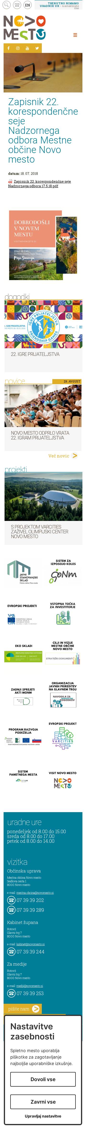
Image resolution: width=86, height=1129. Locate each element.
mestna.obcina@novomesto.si (35, 893)
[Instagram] (18, 48)
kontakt (17, 5)
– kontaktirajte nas (59, 5)
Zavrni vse (43, 1102)
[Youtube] (27, 48)
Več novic (58, 456)
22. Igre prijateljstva (35, 354)
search (6, 5)
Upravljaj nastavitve (43, 1116)
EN (27, 5)
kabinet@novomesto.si (30, 944)
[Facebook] (8, 48)
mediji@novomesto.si (29, 986)
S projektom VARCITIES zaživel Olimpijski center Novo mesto (39, 531)
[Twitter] (37, 48)
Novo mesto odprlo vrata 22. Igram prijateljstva (40, 435)
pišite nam (18, 1009)
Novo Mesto (36, 28)
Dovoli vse (43, 1079)
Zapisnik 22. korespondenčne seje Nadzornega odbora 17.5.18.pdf (39, 183)
